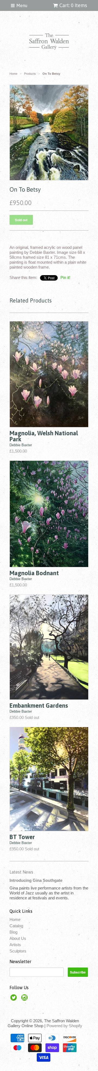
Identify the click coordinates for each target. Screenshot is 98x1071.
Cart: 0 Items (73, 5)
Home (15, 919)
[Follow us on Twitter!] (14, 999)
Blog (13, 932)
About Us (18, 938)
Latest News (21, 872)
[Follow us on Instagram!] (25, 999)
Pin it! (65, 277)
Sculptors (18, 951)
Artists (15, 944)
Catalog (16, 925)
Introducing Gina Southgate (36, 880)
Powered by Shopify (64, 1025)
